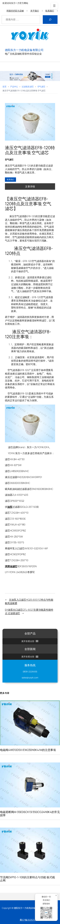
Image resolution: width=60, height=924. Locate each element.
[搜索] (50, 19)
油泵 (9, 507)
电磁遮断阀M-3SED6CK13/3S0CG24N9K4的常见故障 (30, 813)
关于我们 (34, 10)
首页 (4, 86)
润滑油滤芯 (11, 566)
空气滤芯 (41, 86)
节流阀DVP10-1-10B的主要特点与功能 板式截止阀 (27, 879)
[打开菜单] (54, 5)
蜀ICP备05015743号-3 (30, 919)
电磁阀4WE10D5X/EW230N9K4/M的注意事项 (28, 749)
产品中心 (14, 86)
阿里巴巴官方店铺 (15, 10)
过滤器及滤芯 (28, 86)
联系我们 (49, 10)
